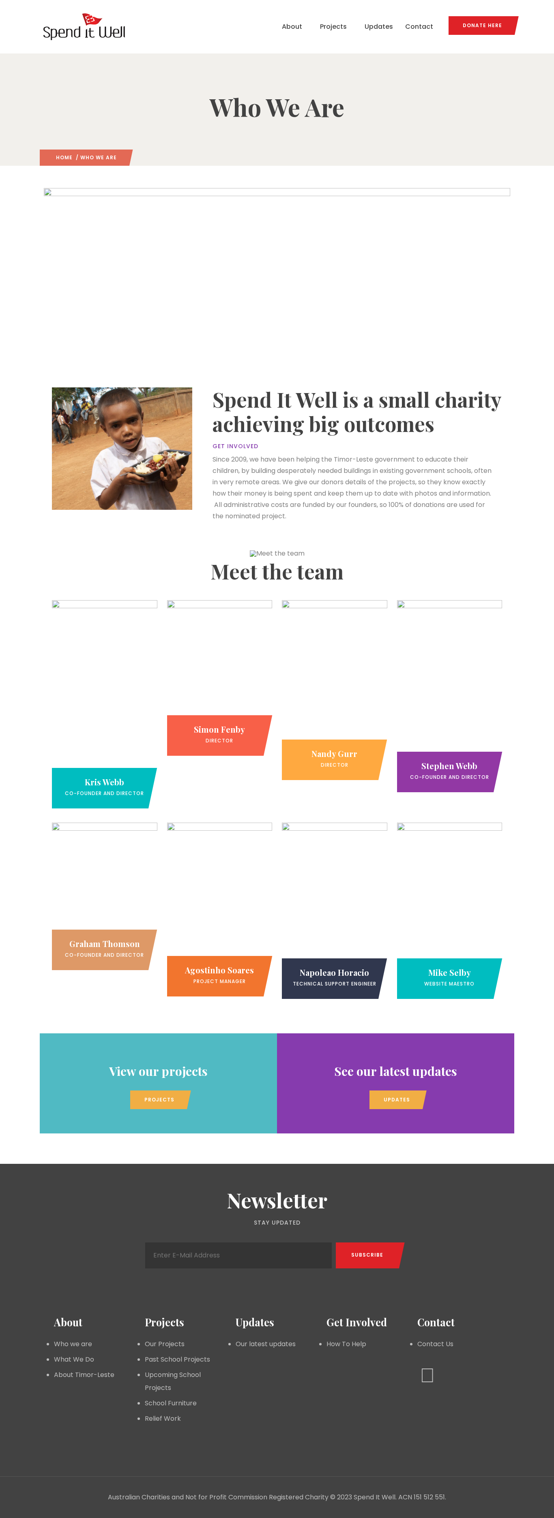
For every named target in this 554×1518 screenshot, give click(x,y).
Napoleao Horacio (334, 972)
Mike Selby (449, 972)
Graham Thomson (104, 943)
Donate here (482, 25)
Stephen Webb (449, 765)
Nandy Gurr (334, 753)
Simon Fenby (219, 729)
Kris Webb (104, 781)
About (292, 26)
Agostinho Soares (219, 969)
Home (64, 157)
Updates (379, 26)
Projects (333, 26)
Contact (419, 26)
